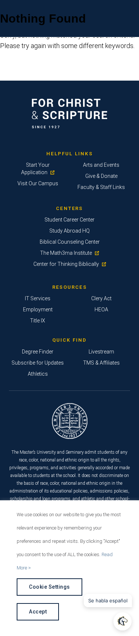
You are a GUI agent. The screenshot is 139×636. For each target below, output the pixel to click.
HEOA (101, 309)
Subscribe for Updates (37, 363)
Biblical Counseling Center (70, 242)
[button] (122, 621)
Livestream (101, 352)
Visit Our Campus (37, 183)
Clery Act (101, 298)
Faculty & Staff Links (101, 187)
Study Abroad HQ (69, 231)
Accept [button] (38, 612)
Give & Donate (101, 176)
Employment (38, 309)
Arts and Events (101, 165)
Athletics (38, 374)
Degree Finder (37, 352)
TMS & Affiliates (101, 363)
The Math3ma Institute (66, 253)
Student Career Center (69, 220)
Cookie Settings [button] (49, 587)
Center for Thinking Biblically (66, 264)
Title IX (37, 321)
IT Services (37, 298)
